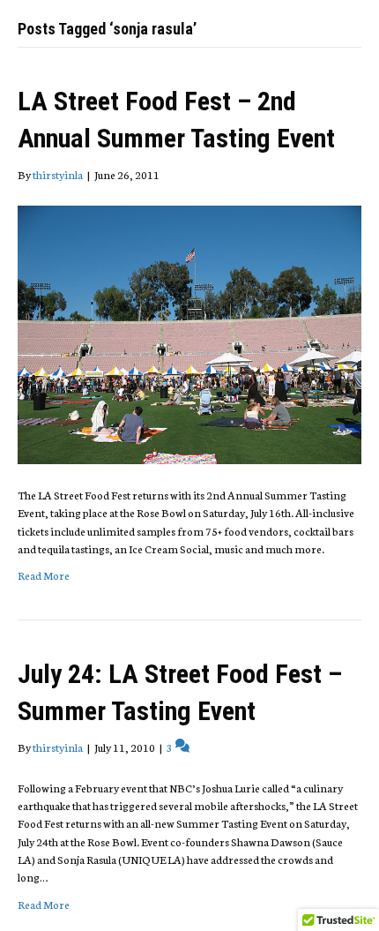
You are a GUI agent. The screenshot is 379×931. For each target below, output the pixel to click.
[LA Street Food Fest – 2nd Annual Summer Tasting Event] (189, 333)
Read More (44, 574)
